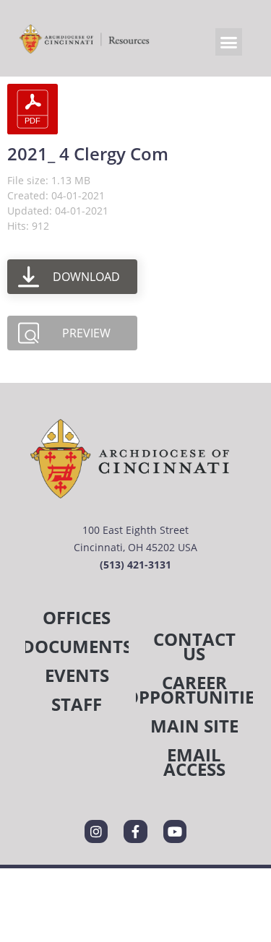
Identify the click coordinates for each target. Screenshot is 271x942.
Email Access (194, 762)
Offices (77, 617)
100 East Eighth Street (135, 530)
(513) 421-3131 (135, 564)
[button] (229, 42)
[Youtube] (174, 831)
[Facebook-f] (135, 831)
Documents (77, 646)
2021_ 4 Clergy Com (87, 153)
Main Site (194, 726)
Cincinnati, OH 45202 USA (135, 547)
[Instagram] (96, 831)
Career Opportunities (195, 689)
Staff (76, 704)
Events (77, 675)
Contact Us (194, 646)
